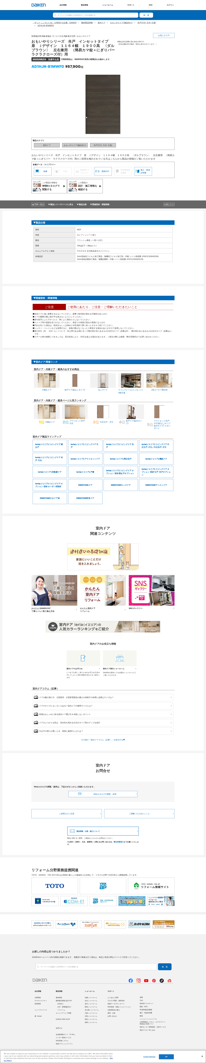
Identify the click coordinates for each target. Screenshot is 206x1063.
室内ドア (47, 145)
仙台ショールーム (91, 1001)
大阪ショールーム (91, 1013)
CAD (141, 1000)
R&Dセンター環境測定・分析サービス (153, 1027)
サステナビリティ (41, 1001)
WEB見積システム (62, 1041)
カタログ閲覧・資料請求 (116, 1001)
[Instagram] (138, 982)
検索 (146, 15)
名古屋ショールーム (92, 1010)
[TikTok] (162, 982)
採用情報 (38, 1004)
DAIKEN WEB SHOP (63, 1019)
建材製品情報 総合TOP (64, 1001)
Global (39, 1016)
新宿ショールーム (91, 1007)
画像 (141, 997)
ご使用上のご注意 (66, 813)
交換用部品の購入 (114, 1010)
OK (166, 1057)
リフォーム (61, 1010)
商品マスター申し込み (147, 1030)
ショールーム (90, 991)
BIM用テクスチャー (146, 1003)
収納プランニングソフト (64, 1044)
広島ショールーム (91, 1016)
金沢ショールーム (91, 1004)
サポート (111, 991)
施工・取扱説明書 (146, 1013)
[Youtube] (146, 982)
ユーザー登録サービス (63, 1037)
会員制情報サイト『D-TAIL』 (66, 1034)
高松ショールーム (91, 1019)
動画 (141, 1016)
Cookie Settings (149, 1057)
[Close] (202, 1056)
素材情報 (59, 997)
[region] (103, 1056)
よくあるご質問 (113, 997)
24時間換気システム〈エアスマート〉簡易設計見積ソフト (153, 1023)
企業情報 (38, 997)
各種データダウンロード (116, 1004)
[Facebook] (131, 982)
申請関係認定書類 (146, 1010)
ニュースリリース (41, 1010)
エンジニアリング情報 (63, 1013)
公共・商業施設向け (64, 1007)
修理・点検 (111, 1013)
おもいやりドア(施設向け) (75, 145)
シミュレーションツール (148, 1019)
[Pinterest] (154, 982)
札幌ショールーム (91, 997)
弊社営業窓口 (119, 842)
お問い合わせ (112, 1016)
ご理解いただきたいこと (139, 813)
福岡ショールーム (91, 1022)
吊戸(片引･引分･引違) (103, 145)
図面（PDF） (144, 1006)
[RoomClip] (169, 982)
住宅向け (60, 1004)
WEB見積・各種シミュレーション (119, 1007)
